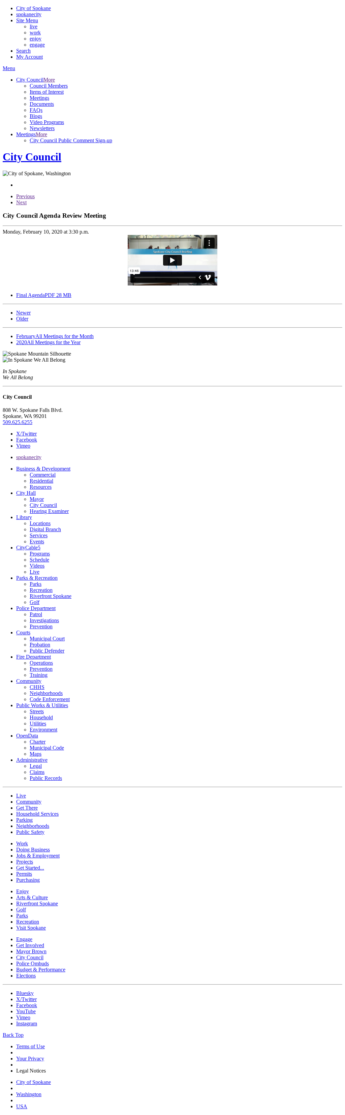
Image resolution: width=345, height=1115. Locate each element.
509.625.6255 (17, 422)
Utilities (38, 723)
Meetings (39, 98)
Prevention (41, 626)
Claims (37, 772)
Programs (40, 553)
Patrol (36, 614)
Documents (42, 104)
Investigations (44, 620)
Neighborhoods (46, 693)
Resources (41, 487)
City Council (43, 505)
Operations (41, 663)
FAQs (36, 110)
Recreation (41, 590)
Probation (40, 644)
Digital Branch (45, 529)
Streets (37, 711)
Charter (37, 742)
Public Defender (47, 651)
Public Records (46, 778)
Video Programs (47, 122)
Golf (34, 602)
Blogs (36, 116)
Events (37, 541)
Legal (36, 766)
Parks (35, 584)
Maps (35, 754)
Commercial (43, 475)
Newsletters (42, 128)
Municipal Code (47, 748)
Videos (37, 566)
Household (41, 717)
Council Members (49, 86)
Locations (40, 523)
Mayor (37, 499)
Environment (43, 729)
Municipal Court (47, 638)
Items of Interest (47, 92)
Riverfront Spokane (50, 596)
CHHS (37, 687)
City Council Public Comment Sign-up (71, 140)
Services (39, 535)
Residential (41, 481)
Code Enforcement (50, 699)
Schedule (39, 560)
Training (39, 675)
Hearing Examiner (49, 511)
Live (34, 572)
